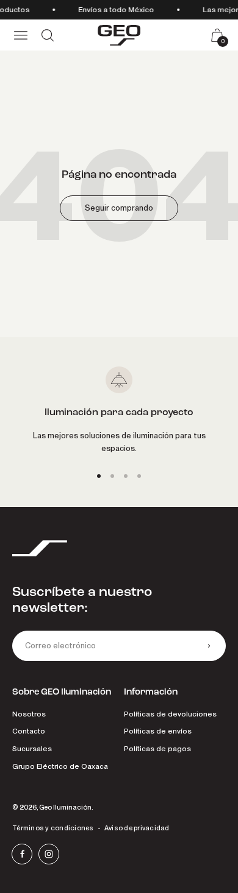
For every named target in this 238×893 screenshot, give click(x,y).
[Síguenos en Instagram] (49, 854)
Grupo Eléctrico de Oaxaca (60, 766)
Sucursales (32, 748)
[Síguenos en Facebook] (22, 854)
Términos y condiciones (53, 828)
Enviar (208, 646)
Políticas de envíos (158, 730)
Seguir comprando (119, 207)
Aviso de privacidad (137, 828)
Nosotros (29, 713)
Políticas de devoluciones (170, 713)
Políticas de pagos (157, 748)
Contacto (28, 730)
